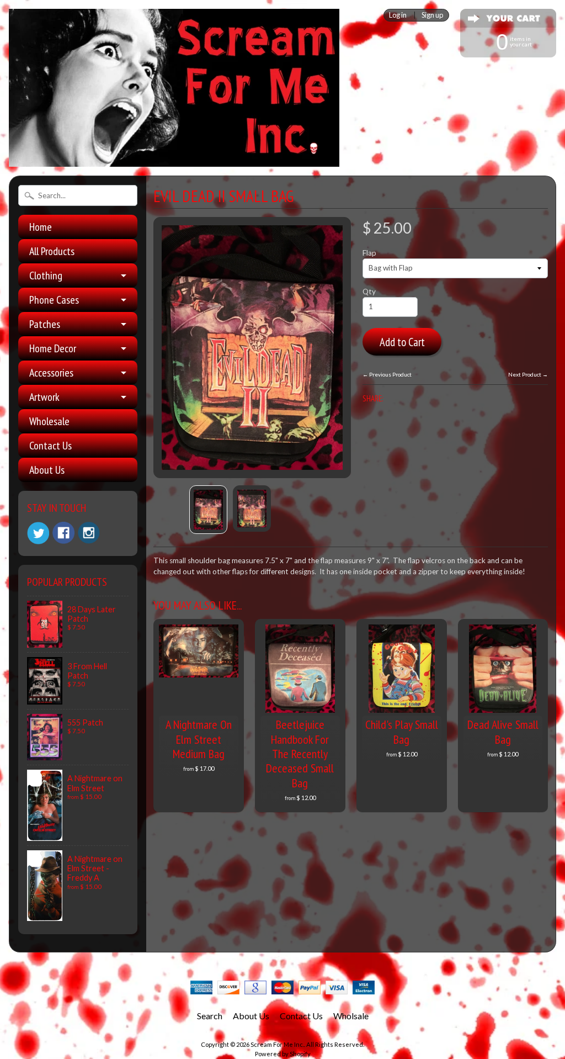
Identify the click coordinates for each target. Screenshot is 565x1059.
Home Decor (52, 348)
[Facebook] (63, 533)
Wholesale (49, 421)
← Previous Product (387, 374)
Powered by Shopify (283, 1053)
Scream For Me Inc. (277, 1044)
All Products (51, 251)
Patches (44, 324)
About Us (47, 470)
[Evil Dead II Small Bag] (208, 509)
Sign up (432, 15)
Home (40, 227)
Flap (369, 252)
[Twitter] (38, 533)
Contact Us (50, 445)
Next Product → (528, 374)
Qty (369, 291)
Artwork (44, 397)
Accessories (51, 373)
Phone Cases (54, 300)
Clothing (45, 275)
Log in (398, 15)
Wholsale (351, 1015)
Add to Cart (402, 342)
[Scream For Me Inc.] (174, 160)
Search (209, 1015)
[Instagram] (89, 533)
